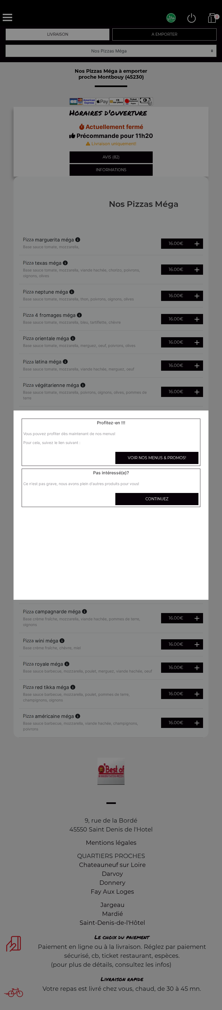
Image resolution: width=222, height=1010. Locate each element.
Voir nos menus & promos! (157, 457)
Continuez (156, 498)
